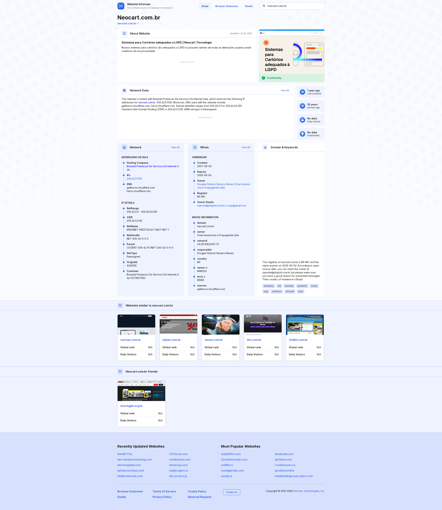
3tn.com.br (254, 339)
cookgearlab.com (232, 470)
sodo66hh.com (231, 454)
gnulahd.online (284, 470)
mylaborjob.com (179, 459)
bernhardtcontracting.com (134, 459)
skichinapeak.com (129, 465)
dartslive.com (283, 459)
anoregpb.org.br (131, 406)
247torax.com (178, 454)
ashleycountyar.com (130, 470)
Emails (249, 6)
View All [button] (285, 90)
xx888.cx (227, 465)
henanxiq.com (178, 465)
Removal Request (199, 497)
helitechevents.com (130, 476)
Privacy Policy (162, 497)
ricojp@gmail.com (236, 205)
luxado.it (226, 476)
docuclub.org (178, 476)
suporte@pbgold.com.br (211, 205)
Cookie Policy (197, 491)
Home (204, 6)
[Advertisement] (187, 71)
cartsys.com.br (130, 339)
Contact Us (231, 492)
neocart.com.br (126, 23)
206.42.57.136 (134, 178)
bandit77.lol (124, 454)
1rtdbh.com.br (298, 339)
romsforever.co (285, 465)
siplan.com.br (171, 339)
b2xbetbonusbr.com (234, 459)
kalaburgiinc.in (178, 470)
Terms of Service (164, 491)
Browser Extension (226, 6)
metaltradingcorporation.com (294, 476)
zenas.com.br (214, 339)
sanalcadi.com (284, 454)
